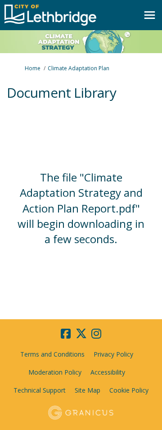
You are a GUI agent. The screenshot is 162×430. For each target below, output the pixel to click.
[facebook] (65, 333)
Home (32, 68)
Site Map (87, 390)
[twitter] (81, 333)
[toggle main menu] (150, 15)
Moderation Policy (54, 372)
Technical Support (40, 390)
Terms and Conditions (52, 354)
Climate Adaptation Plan (78, 68)
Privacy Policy (113, 354)
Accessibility (107, 372)
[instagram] (96, 333)
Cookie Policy (128, 390)
